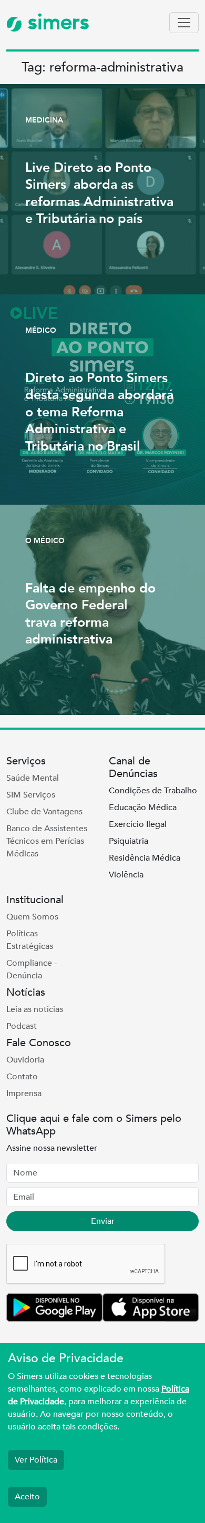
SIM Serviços (30, 795)
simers (55, 22)
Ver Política (36, 1460)
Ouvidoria (25, 1060)
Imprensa (24, 1093)
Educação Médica (143, 807)
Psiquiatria (128, 841)
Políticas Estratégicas (29, 940)
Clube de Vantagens (44, 811)
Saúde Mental (32, 778)
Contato (22, 1076)
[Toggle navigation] (184, 22)
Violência (126, 875)
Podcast (21, 1026)
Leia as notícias (34, 1009)
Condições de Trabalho (153, 790)
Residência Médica (144, 858)
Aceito (27, 1496)
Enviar (103, 1221)
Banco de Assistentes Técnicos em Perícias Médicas (46, 841)
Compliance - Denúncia (31, 969)
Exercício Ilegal (138, 824)
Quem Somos (32, 917)
